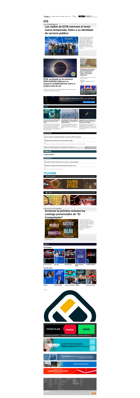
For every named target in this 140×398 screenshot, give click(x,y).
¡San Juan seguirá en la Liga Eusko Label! (53, 169)
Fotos (67, 380)
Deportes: (60, 378)
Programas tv (46, 380)
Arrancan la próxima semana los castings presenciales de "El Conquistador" (65, 214)
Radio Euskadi (51, 380)
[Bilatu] (93, 17)
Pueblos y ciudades (76, 383)
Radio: (50, 378)
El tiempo (74, 379)
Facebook (81, 379)
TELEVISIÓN (49, 173)
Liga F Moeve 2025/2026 (61, 381)
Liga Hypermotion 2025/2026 (62, 382)
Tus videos (89, 148)
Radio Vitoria (50, 381)
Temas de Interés (76, 382)
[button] (68, 189)
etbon (50, 192)
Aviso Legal (63, 391)
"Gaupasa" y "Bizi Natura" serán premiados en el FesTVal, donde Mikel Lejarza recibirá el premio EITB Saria (88, 92)
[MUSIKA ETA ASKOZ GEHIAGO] (70, 329)
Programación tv (46, 379)
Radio (66, 16)
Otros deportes (60, 388)
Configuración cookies (74, 391)
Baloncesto (59, 387)
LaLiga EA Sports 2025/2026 (62, 380)
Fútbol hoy (59, 379)
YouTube (81, 384)
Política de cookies (68, 391)
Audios (67, 381)
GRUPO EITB (88, 16)
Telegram (81, 382)
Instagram (81, 381)
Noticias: (56, 378)
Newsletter (81, 378)
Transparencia (80, 391)
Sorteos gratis (75, 380)
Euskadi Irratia (51, 379)
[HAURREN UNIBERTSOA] (86, 329)
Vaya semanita (46, 382)
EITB (45, 21)
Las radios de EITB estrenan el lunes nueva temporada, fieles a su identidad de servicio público (69, 30)
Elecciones (75, 381)
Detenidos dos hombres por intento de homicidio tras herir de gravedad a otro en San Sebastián (64, 144)
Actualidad (56, 379)
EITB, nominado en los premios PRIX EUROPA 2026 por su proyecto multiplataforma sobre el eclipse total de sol (59, 82)
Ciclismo (59, 386)
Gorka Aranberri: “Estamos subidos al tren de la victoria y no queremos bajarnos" (61, 162)
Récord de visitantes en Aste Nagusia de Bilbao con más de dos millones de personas (62, 136)
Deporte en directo (60, 389)
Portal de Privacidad (58, 391)
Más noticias (47, 133)
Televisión (62, 16)
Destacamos (51, 176)
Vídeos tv (45, 381)
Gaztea (50, 382)
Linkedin (81, 383)
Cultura (56, 382)
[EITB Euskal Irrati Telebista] (47, 16)
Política (56, 381)
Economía (56, 380)
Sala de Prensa (75, 384)
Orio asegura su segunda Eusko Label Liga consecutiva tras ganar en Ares (60, 165)
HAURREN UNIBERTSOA (84, 335)
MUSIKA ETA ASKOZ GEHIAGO (69, 335)
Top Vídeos (67, 379)
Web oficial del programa (49, 239)
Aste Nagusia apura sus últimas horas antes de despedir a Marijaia (58, 140)
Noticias (53, 16)
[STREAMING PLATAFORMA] (53, 329)
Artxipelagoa (50, 386)
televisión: (46, 378)
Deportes (58, 16)
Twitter (81, 380)
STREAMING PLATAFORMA (52, 335)
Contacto (84, 391)
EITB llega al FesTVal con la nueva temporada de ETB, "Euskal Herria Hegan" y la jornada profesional (87, 72)
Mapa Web (87, 391)
